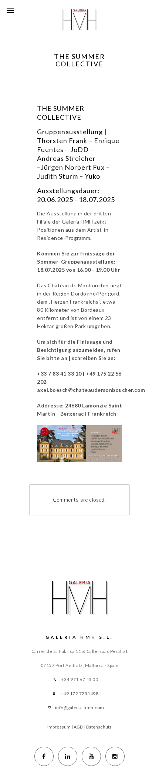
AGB (78, 727)
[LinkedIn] (67, 756)
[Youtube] (91, 756)
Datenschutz (99, 727)
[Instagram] (115, 756)
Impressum (59, 727)
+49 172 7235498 (80, 693)
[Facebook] (44, 756)
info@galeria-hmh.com (79, 707)
